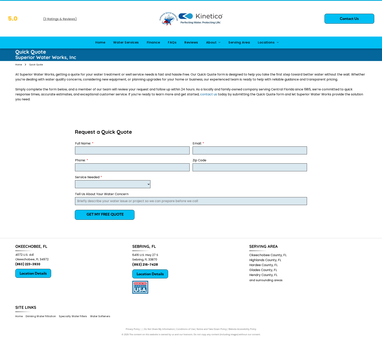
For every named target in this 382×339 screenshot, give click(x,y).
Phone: (80, 160)
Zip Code (199, 160)
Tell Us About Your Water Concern (102, 194)
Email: (197, 143)
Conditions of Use (185, 328)
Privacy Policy (133, 328)
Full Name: (83, 143)
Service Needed (87, 177)
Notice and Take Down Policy (212, 328)
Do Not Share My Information (159, 328)
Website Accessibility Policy (242, 328)
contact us (208, 94)
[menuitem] (100, 42)
